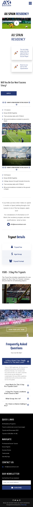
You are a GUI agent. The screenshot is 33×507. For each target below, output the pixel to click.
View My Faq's (6, 456)
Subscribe (18, 487)
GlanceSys (24, 504)
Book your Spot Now (16, 329)
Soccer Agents (6, 447)
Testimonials (5, 453)
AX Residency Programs (9, 423)
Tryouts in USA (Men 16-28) (9, 433)
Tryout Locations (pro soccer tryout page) (13, 427)
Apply (9, 93)
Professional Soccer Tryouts (10, 443)
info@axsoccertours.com (18, 224)
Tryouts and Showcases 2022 (10, 430)
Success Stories (6, 450)
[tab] (16, 246)
